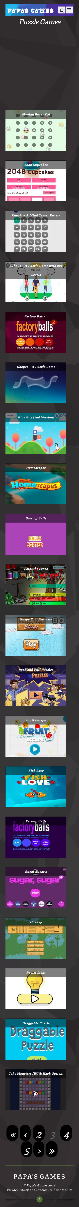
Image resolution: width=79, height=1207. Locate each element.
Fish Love (36, 770)
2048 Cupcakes (36, 164)
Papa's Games (36, 1185)
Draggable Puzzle (36, 1022)
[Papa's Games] (30, 10)
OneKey (36, 921)
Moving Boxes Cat (36, 114)
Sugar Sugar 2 (36, 871)
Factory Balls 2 (36, 316)
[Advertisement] (39, 67)
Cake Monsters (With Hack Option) (35, 1073)
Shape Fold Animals (36, 618)
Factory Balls (36, 820)
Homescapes (36, 467)
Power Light (35, 972)
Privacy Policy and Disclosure (29, 1189)
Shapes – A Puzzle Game (36, 366)
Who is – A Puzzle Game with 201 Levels (36, 270)
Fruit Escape (36, 719)
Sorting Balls (36, 517)
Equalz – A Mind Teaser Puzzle (36, 215)
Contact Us (64, 1189)
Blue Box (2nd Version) (36, 416)
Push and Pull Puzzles (35, 669)
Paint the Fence (36, 568)
